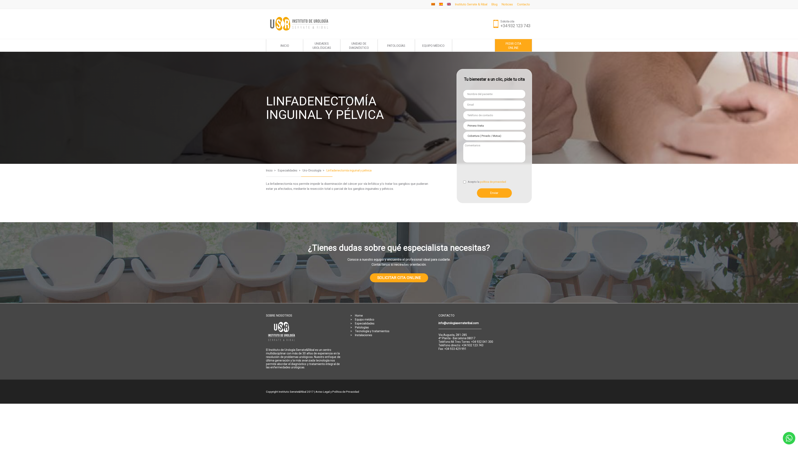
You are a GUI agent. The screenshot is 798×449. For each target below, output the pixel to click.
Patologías (362, 327)
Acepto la (487, 181)
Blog (494, 4)
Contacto (523, 4)
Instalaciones (363, 335)
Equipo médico (364, 319)
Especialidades (365, 323)
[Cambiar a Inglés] (449, 4)
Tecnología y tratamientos (372, 331)
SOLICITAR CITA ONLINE (399, 277)
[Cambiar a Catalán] (433, 4)
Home (359, 315)
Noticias (507, 4)
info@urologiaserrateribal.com (458, 323)
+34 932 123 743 (515, 25)
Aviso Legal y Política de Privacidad (337, 391)
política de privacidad (493, 181)
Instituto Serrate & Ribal (471, 4)
